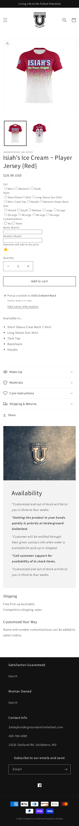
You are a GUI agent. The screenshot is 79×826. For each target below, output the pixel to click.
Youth (37, 189)
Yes (9, 223)
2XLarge (12, 215)
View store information (23, 306)
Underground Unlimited (33, 818)
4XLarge (41, 215)
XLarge (61, 210)
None (19, 223)
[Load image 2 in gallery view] (39, 133)
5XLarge (54, 215)
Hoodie (35, 202)
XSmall (12, 210)
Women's (24, 189)
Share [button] (12, 415)
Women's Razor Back (55, 202)
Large (49, 210)
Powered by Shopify (54, 818)
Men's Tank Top (17, 202)
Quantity (8, 258)
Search (13, 676)
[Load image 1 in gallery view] (15, 133)
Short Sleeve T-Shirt (19, 197)
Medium (36, 210)
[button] (5, 20)
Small (23, 210)
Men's (11, 189)
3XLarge (26, 215)
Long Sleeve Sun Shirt (49, 197)
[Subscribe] (65, 769)
